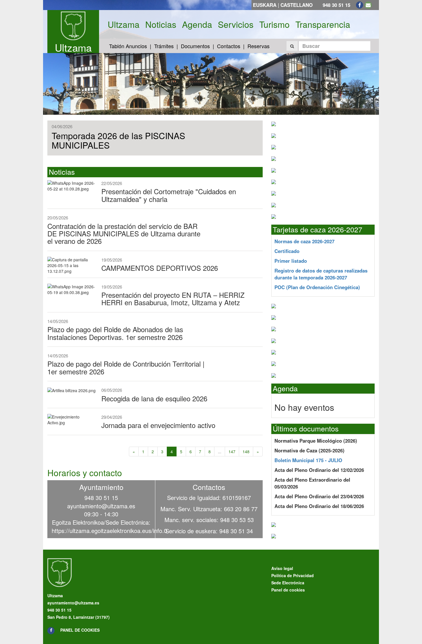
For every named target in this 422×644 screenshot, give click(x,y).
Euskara (264, 4)
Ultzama (73, 47)
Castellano (296, 4)
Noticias (160, 24)
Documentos (195, 46)
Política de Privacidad (292, 575)
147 (232, 451)
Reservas (258, 46)
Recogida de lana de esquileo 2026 (154, 398)
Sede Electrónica (287, 582)
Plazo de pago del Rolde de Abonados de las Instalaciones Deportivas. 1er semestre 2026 (115, 333)
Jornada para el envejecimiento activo (158, 425)
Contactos (228, 46)
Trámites (164, 46)
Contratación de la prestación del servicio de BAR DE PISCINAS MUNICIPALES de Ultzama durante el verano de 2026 (123, 233)
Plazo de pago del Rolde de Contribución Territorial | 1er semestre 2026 (125, 367)
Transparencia (322, 24)
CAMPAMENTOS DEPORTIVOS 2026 (159, 268)
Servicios (235, 24)
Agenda (197, 24)
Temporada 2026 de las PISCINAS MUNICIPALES (118, 140)
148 (246, 451)
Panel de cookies (80, 630)
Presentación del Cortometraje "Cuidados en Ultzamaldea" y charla (168, 195)
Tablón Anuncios (128, 46)
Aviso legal (282, 568)
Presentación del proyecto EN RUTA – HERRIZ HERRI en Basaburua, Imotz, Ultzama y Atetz (173, 298)
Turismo (274, 24)
